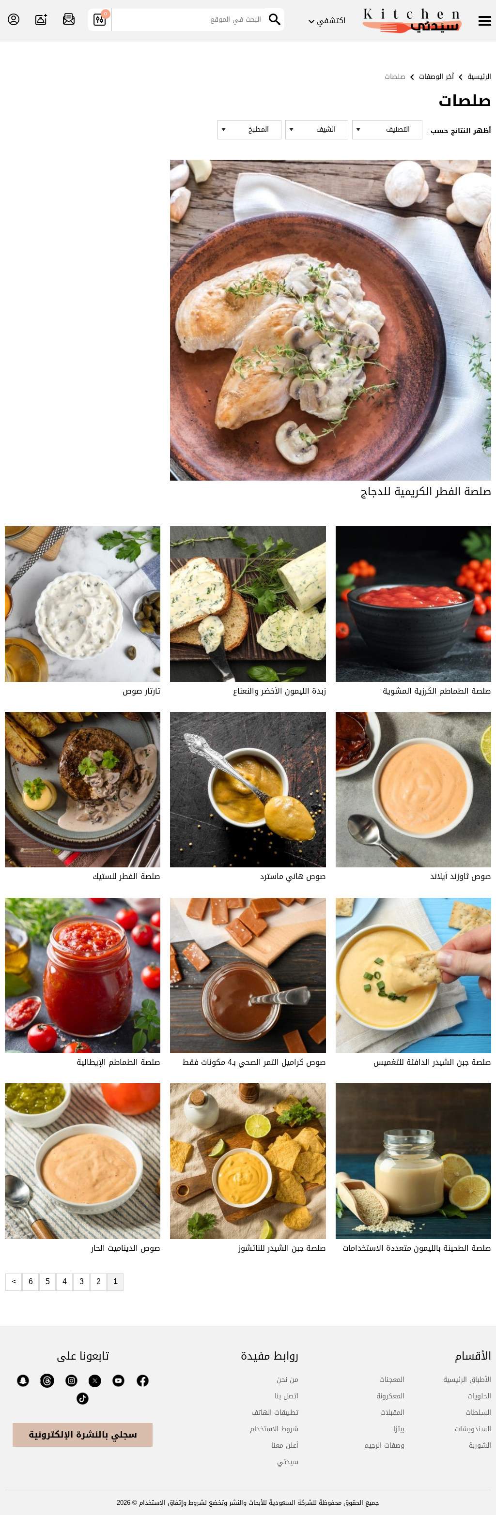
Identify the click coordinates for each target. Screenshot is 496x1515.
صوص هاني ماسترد (293, 876)
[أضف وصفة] (41, 20)
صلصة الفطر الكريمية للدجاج (426, 492)
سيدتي (287, 1462)
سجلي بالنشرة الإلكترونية (83, 1434)
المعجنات (391, 1379)
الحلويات (479, 1396)
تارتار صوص (141, 690)
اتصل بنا (286, 1396)
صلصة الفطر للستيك (126, 876)
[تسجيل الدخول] (13, 20)
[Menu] (485, 21)
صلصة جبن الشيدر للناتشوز (282, 1248)
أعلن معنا (284, 1445)
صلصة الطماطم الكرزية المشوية (437, 690)
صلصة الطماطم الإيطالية (118, 1062)
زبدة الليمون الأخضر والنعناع (279, 690)
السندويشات (473, 1429)
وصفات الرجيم (384, 1445)
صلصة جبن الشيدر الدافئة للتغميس (432, 1062)
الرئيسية (479, 76)
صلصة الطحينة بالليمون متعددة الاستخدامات (416, 1248)
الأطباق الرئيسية (467, 1379)
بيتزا (398, 1429)
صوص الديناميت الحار (125, 1248)
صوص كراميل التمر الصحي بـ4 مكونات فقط (254, 1062)
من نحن (287, 1379)
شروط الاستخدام (274, 1429)
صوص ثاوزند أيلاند (460, 876)
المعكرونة (390, 1396)
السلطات (478, 1412)
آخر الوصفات (436, 76)
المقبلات (392, 1412)
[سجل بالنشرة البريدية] (69, 20)
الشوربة (480, 1445)
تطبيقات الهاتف (274, 1412)
